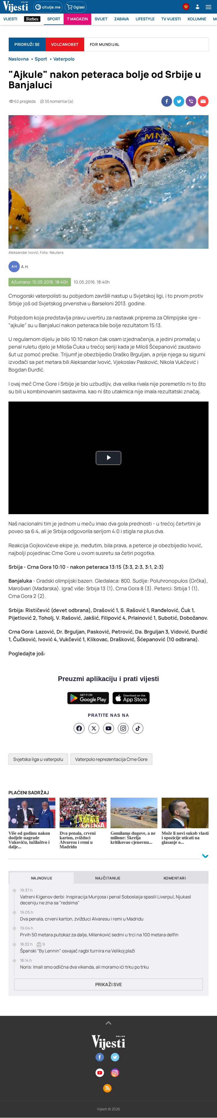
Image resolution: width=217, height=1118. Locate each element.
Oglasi (79, 7)
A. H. (25, 267)
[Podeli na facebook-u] (166, 101)
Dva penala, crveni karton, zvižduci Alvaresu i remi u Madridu (82, 919)
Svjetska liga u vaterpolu (38, 759)
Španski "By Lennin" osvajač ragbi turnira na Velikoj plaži (77, 951)
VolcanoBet (65, 44)
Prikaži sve (108, 984)
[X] (93, 728)
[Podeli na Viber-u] (191, 101)
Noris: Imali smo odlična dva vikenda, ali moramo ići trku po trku (84, 967)
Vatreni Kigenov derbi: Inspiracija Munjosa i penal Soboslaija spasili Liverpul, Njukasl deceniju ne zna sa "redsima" (105, 900)
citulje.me (51, 7)
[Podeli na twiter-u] (178, 101)
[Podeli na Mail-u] (203, 101)
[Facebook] (79, 728)
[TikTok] (138, 728)
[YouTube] (108, 728)
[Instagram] (123, 728)
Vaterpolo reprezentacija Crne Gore (111, 759)
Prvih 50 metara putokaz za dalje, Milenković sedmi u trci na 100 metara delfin (99, 935)
